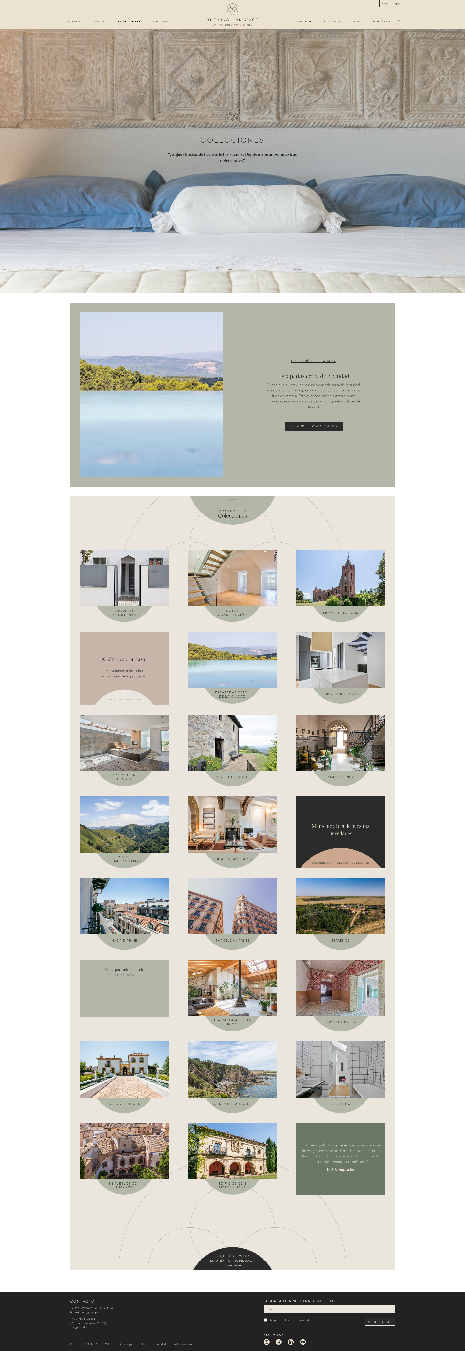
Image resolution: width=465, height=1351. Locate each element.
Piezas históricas (340, 612)
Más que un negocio (124, 777)
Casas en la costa (232, 1103)
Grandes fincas (124, 1103)
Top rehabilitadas (340, 694)
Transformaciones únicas (232, 1022)
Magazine (304, 21)
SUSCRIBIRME (380, 1322)
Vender (100, 21)
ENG (398, 4)
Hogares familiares (232, 859)
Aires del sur (340, 777)
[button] (399, 21)
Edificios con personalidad (232, 1185)
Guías (356, 21)
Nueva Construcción (232, 612)
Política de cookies (183, 1344)
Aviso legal (126, 1344)
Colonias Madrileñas (124, 612)
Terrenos (341, 940)
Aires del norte (232, 777)
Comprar (75, 21)
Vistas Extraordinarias (124, 859)
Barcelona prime (232, 940)
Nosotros (332, 21)
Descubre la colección (314, 425)
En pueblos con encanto (124, 1185)
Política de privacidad (152, 1344)
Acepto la (289, 1320)
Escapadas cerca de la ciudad (232, 694)
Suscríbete (382, 21)
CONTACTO (82, 1301)
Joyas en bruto (340, 1022)
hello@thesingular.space (85, 1312)
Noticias (159, 21)
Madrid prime (124, 940)
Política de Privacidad (295, 1320)
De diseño (341, 1103)
